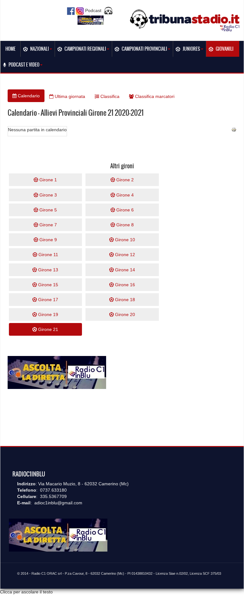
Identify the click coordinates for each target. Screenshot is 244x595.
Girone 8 (124, 224)
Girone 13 (47, 269)
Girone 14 (124, 269)
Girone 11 (47, 254)
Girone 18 (124, 299)
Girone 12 (124, 254)
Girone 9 (47, 239)
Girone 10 (124, 239)
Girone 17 (47, 299)
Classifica (109, 96)
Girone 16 (124, 284)
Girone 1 (47, 179)
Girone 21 (47, 329)
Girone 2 (124, 179)
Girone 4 (124, 194)
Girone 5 (47, 209)
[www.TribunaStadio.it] (185, 20)
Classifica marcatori (154, 96)
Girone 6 (124, 209)
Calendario (28, 95)
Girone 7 (47, 224)
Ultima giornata (69, 96)
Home (10, 48)
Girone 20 (124, 314)
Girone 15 (47, 284)
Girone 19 (47, 314)
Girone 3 (47, 194)
